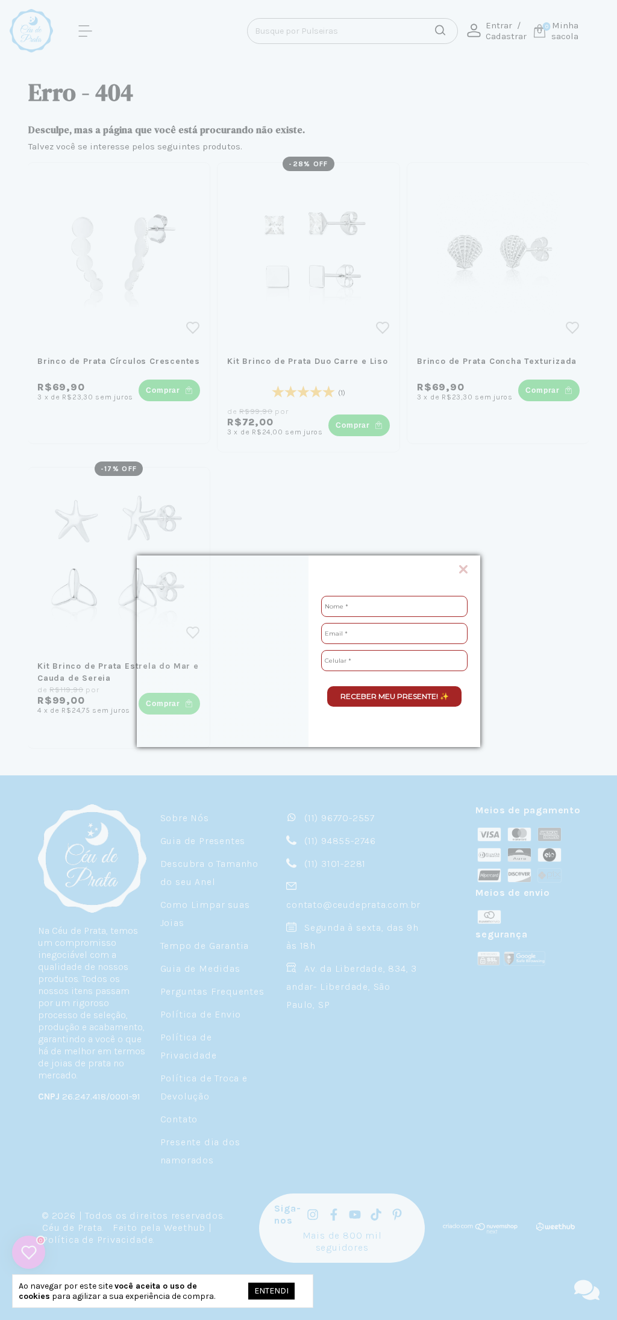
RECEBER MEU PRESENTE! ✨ (394, 696)
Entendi (271, 1291)
